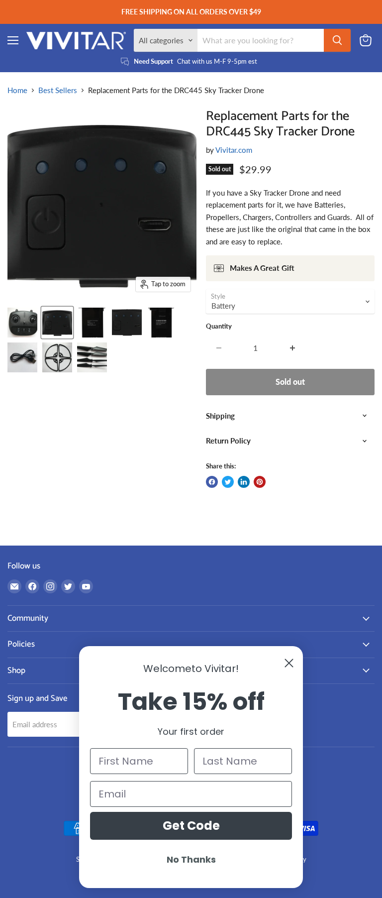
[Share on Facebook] (212, 482)
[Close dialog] (289, 663)
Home (17, 90)
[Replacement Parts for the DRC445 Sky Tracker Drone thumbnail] (22, 322)
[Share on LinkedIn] (244, 482)
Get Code (191, 825)
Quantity (219, 326)
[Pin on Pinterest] (260, 482)
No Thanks (191, 859)
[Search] (337, 40)
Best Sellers (57, 90)
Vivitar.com (233, 149)
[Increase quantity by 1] (292, 348)
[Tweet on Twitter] (228, 482)
